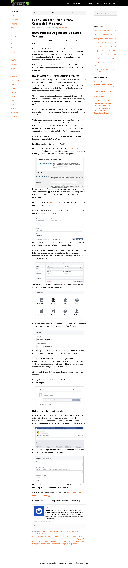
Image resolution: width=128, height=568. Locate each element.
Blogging (45, 531)
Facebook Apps (54, 202)
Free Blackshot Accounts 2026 (105, 43)
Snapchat (14, 76)
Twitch (13, 100)
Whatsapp (14, 108)
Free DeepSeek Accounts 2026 (105, 31)
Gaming (13, 36)
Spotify (13, 84)
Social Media (65, 531)
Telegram (14, 92)
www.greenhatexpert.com (42, 521)
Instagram (14, 52)
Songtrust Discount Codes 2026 (105, 51)
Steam (13, 88)
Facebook (52, 531)
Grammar (14, 40)
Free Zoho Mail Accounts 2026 (105, 35)
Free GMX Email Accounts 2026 (105, 47)
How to (13, 48)
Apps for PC (15, 20)
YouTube (14, 116)
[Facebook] (34, 526)
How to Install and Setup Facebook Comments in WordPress (53, 21)
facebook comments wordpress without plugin (66, 539)
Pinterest (14, 64)
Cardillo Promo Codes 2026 (104, 59)
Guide (58, 531)
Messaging (14, 56)
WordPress (75, 531)
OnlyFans (14, 60)
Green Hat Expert (26, 3)
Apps (12, 16)
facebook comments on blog (54, 536)
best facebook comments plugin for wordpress (59, 534)
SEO (12, 72)
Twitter (13, 104)
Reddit (13, 68)
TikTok (13, 96)
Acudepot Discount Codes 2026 (105, 39)
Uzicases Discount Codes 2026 (105, 55)
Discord (13, 28)
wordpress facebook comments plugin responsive (59, 544)
